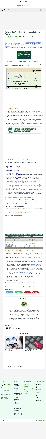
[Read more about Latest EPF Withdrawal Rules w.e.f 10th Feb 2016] (14, 359)
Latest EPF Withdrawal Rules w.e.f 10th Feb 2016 (14, 366)
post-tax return (32, 264)
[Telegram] (19, 328)
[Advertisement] (24, 21)
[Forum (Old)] (26, 391)
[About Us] (26, 384)
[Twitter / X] (25, 1)
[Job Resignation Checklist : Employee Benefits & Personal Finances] (17, 402)
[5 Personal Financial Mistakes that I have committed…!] (17, 386)
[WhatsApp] (13, 328)
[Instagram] (26, 1)
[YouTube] (20, 1)
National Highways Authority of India (17, 43)
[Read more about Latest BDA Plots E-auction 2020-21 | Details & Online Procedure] (34, 342)
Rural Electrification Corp (25, 44)
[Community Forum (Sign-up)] (28, 388)
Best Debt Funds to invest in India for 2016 (27, 272)
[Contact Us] (26, 386)
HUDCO (17, 44)
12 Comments (7, 39)
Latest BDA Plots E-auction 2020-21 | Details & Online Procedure (33, 350)
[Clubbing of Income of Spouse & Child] (17, 407)
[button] (20, 5)
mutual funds (16, 258)
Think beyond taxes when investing (27, 253)
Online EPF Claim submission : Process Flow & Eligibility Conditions (13, 350)
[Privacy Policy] (26, 393)
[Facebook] (21, 1)
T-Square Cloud (42, 420)
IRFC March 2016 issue (26, 275)
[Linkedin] (23, 1)
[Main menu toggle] (42, 10)
